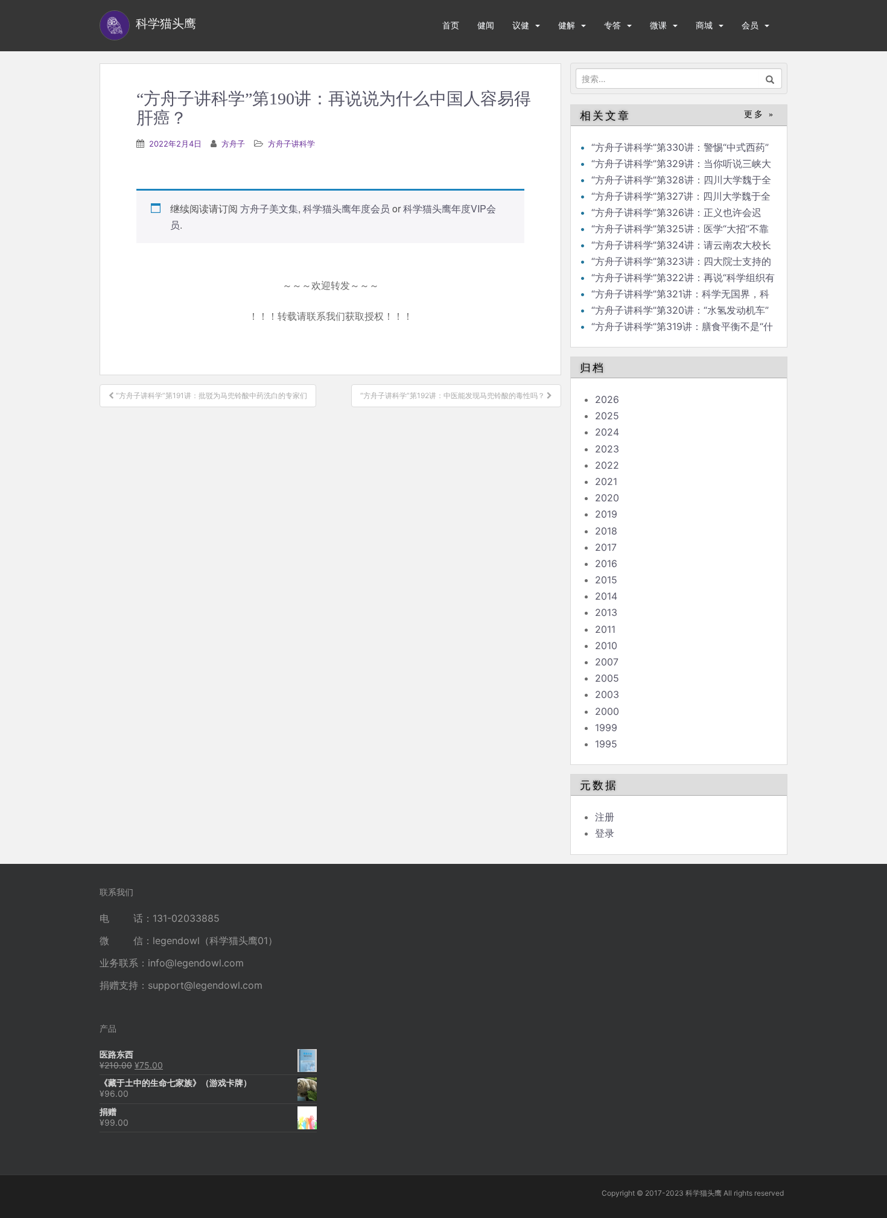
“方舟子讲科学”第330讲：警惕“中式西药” (680, 147)
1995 (606, 744)
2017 (606, 547)
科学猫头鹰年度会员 (346, 208)
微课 (658, 25)
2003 (607, 694)
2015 (606, 580)
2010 (606, 645)
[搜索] (770, 78)
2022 (607, 465)
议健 (520, 25)
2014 (606, 596)
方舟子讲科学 (291, 143)
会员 (750, 25)
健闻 (485, 25)
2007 (606, 662)
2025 (607, 416)
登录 (604, 833)
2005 (607, 678)
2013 (606, 612)
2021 (606, 481)
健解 (566, 25)
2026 (607, 399)
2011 (605, 629)
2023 (607, 449)
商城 (704, 25)
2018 (606, 531)
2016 (606, 563)
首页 (450, 25)
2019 (606, 514)
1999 (606, 728)
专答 (612, 25)
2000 (607, 711)
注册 (604, 817)
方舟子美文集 (269, 208)
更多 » (759, 114)
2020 (607, 498)
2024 (607, 432)
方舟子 (233, 143)
